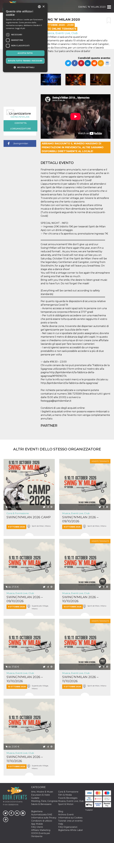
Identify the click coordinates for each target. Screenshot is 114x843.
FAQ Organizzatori (67, 827)
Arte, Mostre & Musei (42, 791)
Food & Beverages (67, 798)
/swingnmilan (20, 143)
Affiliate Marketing (40, 830)
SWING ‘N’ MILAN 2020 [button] (92, 6)
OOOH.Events (16, 801)
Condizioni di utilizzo (41, 820)
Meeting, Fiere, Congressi (44, 801)
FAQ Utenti (37, 827)
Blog (60, 811)
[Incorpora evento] (101, 63)
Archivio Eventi (66, 814)
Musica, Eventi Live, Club (61, 33)
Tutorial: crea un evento (70, 820)
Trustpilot (89, 810)
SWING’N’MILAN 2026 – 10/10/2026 (80, 599)
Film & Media (65, 794)
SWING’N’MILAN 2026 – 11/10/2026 (80, 679)
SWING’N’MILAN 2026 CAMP (29, 517)
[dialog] (25, 37)
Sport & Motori (65, 804)
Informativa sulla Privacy (43, 817)
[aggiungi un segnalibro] (108, 20)
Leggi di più (20, 28)
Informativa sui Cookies (70, 817)
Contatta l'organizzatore (20, 126)
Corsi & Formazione (18, 513)
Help (60, 824)
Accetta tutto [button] (25, 53)
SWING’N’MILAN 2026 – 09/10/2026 (80, 519)
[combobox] (39, 6)
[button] (109, 7)
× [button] (43, 6)
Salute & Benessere (41, 804)
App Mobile (37, 824)
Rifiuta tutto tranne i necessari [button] (25, 60)
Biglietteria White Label (70, 830)
